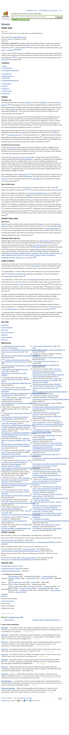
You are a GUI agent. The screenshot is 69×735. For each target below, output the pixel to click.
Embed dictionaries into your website (48, 10)
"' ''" (46, 395)
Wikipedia (15, 19)
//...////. (46, 365)
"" (14, 346)
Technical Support (23, 698)
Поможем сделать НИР (16, 617)
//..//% (47, 357)
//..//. (16, 383)
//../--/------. (47, 483)
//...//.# (18, 503)
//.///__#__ (23, 365)
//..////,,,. (20, 456)
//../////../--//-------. (26, 434)
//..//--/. (47, 416)
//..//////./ (17, 425)
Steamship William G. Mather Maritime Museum (46, 620)
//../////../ (50, 498)
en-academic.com (5, 19)
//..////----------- (15, 446)
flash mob (4, 635)
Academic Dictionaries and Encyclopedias (26, 13)
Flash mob (4, 654)
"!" (15, 389)
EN (60, 10)
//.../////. (20, 551)
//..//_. (17, 403)
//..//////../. (23, 350)
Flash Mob (4, 627)
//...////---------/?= (47, 515)
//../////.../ (20, 514)
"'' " (9, 423)
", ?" (15, 479)
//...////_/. (20, 355)
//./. (42, 431)
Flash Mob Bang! (6, 681)
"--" (11, 352)
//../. (11, 509)
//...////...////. (28, 542)
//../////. (16, 495)
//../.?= (47, 384)
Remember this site (32, 10)
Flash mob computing (8, 688)
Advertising (29, 698)
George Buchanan (9, 620)
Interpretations (24, 19)
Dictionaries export (5, 700)
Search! (59, 17)
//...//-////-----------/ (47, 448)
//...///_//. (49, 350)
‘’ (41, 500)
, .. (21, 257)
